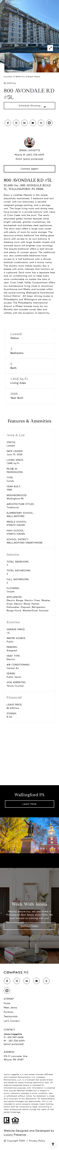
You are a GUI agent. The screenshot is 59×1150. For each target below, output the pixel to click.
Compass (40, 1077)
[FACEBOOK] (8, 123)
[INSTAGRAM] (16, 123)
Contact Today (29, 926)
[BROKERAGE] (49, 123)
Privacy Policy (37, 1140)
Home (7, 1003)
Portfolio (8, 1012)
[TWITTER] (41, 123)
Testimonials (11, 1016)
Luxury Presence (15, 1134)
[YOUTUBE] (33, 123)
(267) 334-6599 (35, 154)
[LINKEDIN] (24, 123)
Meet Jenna (10, 1007)
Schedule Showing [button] (29, 105)
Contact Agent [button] (29, 168)
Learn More (30, 804)
